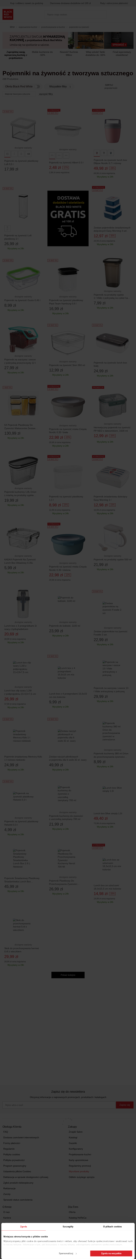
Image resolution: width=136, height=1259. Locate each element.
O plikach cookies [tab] (112, 1226)
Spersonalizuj (66, 1253)
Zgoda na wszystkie (111, 1253)
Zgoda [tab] (23, 1226)
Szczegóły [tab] (68, 1226)
